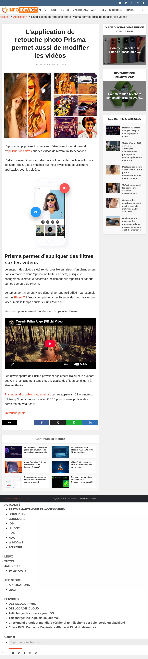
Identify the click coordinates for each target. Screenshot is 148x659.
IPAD (12, 532)
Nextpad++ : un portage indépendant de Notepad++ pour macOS (82, 479)
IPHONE (14, 528)
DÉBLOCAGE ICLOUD (24, 608)
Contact (131, 10)
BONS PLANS (18, 514)
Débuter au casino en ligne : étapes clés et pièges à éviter (131, 132)
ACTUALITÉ (38, 10)
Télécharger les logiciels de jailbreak (34, 617)
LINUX (53, 10)
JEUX (12, 589)
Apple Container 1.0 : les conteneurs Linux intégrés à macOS (35, 464)
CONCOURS (17, 518)
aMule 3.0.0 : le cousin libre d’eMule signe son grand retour (81, 464)
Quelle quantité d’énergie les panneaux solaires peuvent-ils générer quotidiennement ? (131, 224)
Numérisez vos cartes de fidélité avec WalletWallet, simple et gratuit (35, 479)
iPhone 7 (19, 297)
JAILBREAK (80, 10)
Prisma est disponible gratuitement (27, 394)
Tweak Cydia (17, 570)
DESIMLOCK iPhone (22, 603)
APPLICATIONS (19, 584)
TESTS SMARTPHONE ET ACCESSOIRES (37, 509)
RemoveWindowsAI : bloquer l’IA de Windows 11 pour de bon (82, 449)
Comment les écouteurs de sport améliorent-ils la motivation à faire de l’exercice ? (131, 206)
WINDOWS (16, 542)
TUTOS (65, 10)
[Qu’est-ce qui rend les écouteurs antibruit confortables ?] (114, 188)
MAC (12, 537)
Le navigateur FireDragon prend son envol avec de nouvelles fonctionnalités (35, 449)
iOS (11, 523)
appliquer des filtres (19, 151)
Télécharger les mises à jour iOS (31, 613)
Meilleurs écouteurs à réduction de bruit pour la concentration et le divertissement (132, 173)
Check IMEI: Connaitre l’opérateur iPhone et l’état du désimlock (52, 627)
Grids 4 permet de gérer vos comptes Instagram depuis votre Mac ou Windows (71, 497)
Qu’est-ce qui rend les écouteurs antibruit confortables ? (131, 189)
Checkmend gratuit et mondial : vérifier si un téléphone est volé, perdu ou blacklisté (67, 622)
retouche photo (16, 413)
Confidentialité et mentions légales (16, 499)
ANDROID (15, 547)
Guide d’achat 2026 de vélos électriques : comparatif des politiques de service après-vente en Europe (132, 151)
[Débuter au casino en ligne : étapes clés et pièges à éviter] (114, 130)
